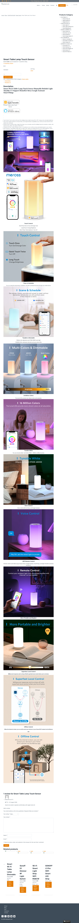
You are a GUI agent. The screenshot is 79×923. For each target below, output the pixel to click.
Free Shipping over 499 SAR (39, 1)
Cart (5, 909)
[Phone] (11, 1)
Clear (32, 70)
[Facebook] (2, 1)
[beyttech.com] (5, 5)
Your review (6, 817)
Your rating (6, 814)
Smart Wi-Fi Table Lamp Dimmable (11, 869)
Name (5, 835)
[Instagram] (5, 1)
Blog (5, 907)
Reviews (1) (8, 82)
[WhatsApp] (9, 1)
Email (5, 839)
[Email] (6, 1)
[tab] (29, 81)
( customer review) (8, 63)
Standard (6, 69)
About (47, 5)
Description (8, 80)
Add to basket (8, 77)
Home (43, 5)
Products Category (66, 15)
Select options (10, 882)
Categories (62, 5)
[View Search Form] (57, 5)
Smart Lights (25, 79)
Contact (52, 5)
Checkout (6, 911)
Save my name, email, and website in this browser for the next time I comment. (24, 842)
